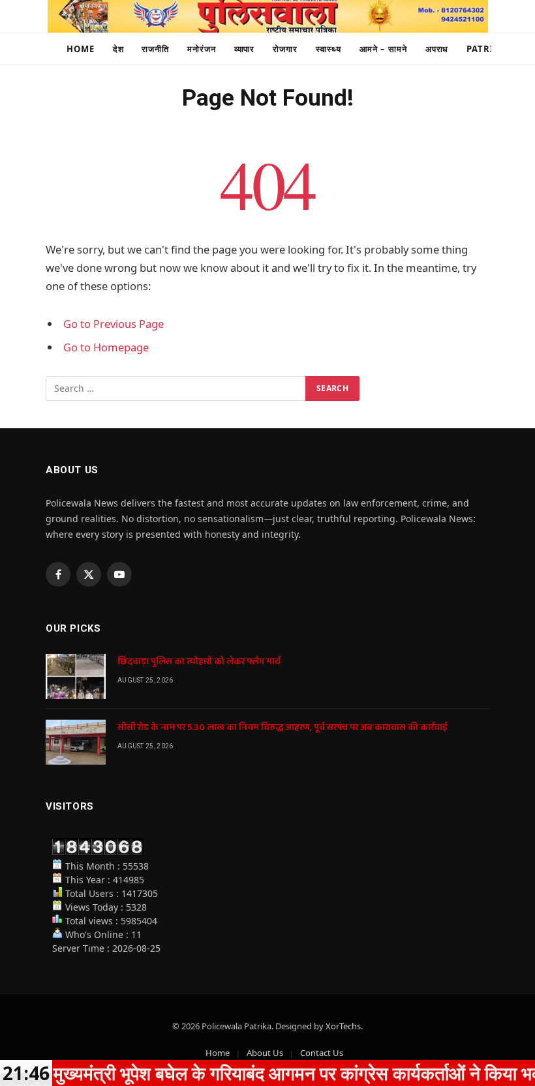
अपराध (437, 49)
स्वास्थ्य (328, 49)
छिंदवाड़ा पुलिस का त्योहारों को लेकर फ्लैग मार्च (199, 661)
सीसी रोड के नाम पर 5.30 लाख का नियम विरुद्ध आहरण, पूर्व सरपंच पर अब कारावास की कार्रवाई (282, 727)
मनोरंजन (201, 49)
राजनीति (155, 49)
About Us (265, 1053)
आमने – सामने (383, 49)
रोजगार (285, 49)
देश (118, 49)
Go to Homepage (106, 347)
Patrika (486, 49)
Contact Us (321, 1053)
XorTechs (343, 1026)
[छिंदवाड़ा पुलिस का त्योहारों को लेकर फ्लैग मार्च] (76, 676)
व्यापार (244, 49)
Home (81, 49)
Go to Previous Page (113, 323)
